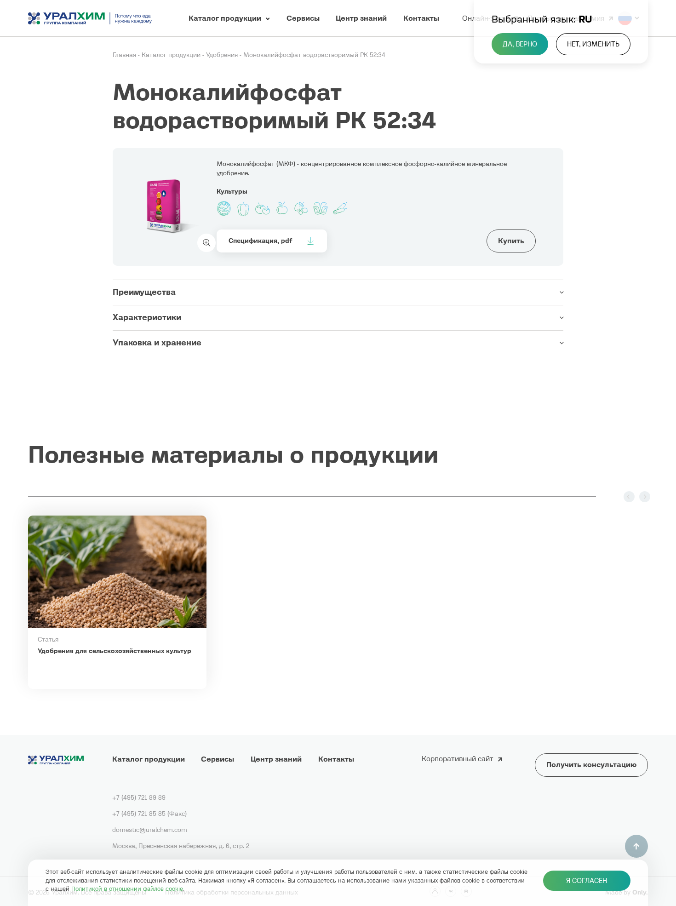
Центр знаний (276, 758)
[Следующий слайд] (644, 496)
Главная (125, 55)
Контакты (336, 758)
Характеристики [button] (147, 317)
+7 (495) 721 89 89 (139, 797)
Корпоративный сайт (457, 758)
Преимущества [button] (144, 292)
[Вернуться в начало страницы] (636, 846)
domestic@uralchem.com (149, 830)
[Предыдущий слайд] (629, 496)
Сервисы (217, 758)
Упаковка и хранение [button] (157, 343)
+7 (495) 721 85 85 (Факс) (149, 813)
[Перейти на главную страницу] (90, 18)
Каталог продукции (172, 55)
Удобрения (223, 55)
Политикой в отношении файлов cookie (127, 888)
